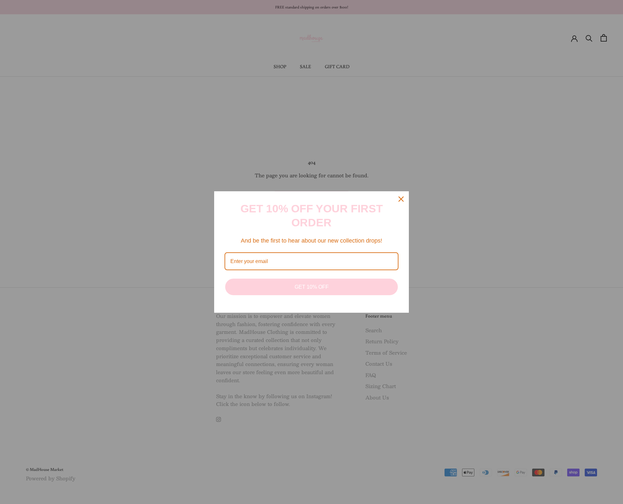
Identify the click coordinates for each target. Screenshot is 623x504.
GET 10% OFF (312, 287)
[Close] (401, 199)
